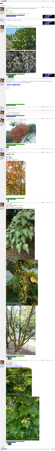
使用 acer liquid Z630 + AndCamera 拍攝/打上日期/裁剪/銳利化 (14, 366)
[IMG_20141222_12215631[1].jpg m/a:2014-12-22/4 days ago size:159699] (8, 201)
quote (50, 18)
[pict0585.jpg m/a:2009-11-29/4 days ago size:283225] (12, 77)
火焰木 (16, 108)
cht (2, 1)
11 (6, 360)
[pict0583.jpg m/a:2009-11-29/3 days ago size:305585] (9, 77)
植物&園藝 (2, 447)
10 (6, 202)
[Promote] (42, 18)
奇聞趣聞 (5, 1)
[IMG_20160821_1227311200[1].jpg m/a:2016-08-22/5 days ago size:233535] (10, 359)
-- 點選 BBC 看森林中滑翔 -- (13, 84)
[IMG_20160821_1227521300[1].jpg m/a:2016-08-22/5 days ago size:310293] (11, 359)
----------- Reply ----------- (3, 5)
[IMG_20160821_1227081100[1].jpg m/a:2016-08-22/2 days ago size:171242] (8, 359)
